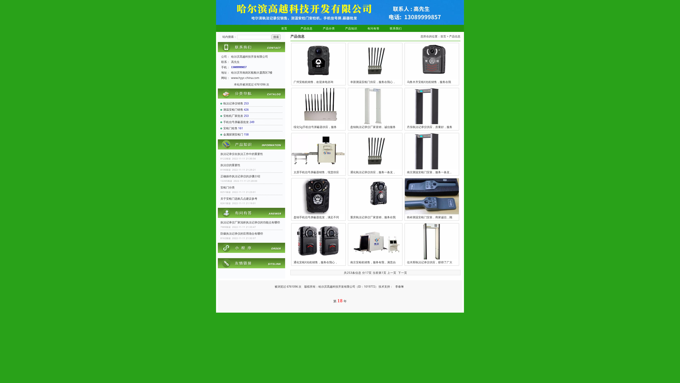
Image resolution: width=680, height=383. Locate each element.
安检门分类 (227, 187)
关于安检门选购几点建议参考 (238, 199)
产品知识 (351, 28)
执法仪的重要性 (230, 165)
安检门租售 (230, 128)
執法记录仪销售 (233, 103)
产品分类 (329, 28)
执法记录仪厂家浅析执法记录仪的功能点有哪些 (250, 222)
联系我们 (396, 28)
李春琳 (399, 286)
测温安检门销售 (233, 110)
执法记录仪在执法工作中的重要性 (241, 154)
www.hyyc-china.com (245, 78)
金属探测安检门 (233, 134)
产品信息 (307, 28)
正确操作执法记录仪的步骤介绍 (240, 176)
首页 (284, 28)
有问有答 (373, 28)
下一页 (402, 273)
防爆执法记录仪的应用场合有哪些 (241, 233)
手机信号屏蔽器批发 (236, 122)
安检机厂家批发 (233, 116)
